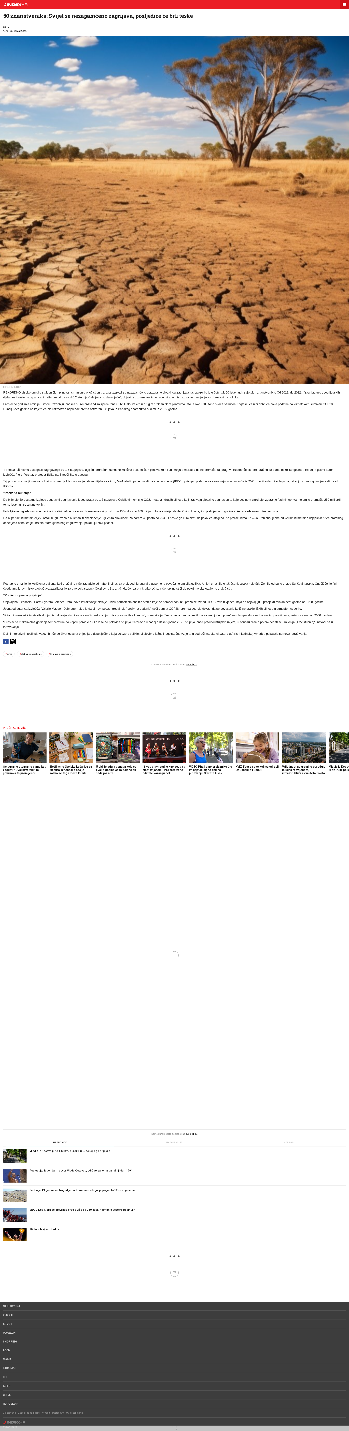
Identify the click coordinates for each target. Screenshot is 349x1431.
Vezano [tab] (289, 1142)
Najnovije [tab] (60, 1142)
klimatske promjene (60, 654)
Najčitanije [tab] (174, 1142)
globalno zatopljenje (30, 654)
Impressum (58, 1412)
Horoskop (10, 1403)
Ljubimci (9, 1368)
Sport (7, 1323)
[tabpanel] (174, 1196)
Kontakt (46, 1412)
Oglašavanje (9, 1412)
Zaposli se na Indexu (29, 1412)
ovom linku (191, 664)
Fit (5, 1377)
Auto (7, 1386)
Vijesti (8, 1314)
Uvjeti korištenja (74, 1412)
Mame (7, 1359)
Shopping (10, 1341)
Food (6, 1350)
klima (8, 654)
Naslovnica (11, 1306)
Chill (7, 1394)
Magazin (9, 1332)
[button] (344, 4)
